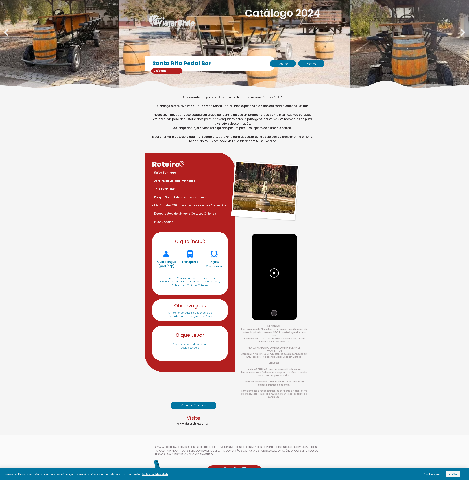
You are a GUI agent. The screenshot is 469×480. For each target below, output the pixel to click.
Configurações (432, 474)
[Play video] (274, 273)
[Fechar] (464, 474)
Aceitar (453, 474)
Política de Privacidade (155, 474)
